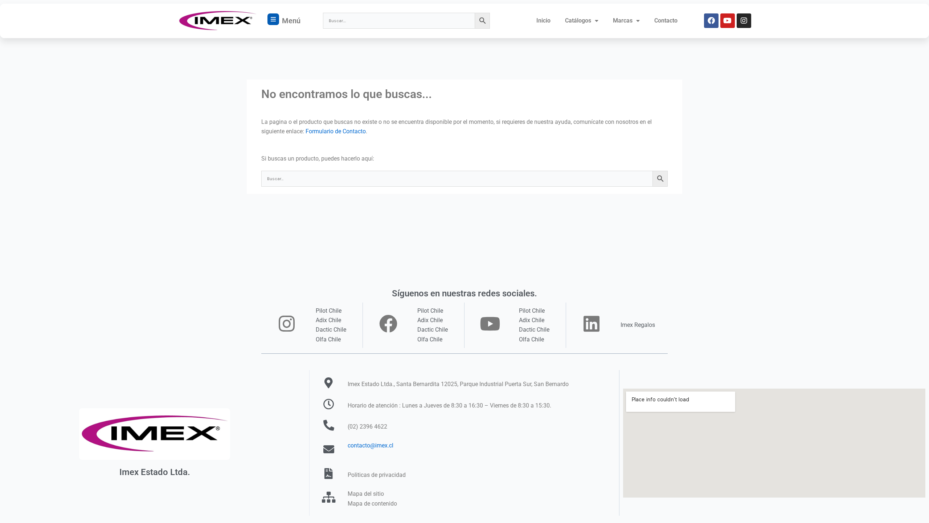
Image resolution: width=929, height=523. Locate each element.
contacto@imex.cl (370, 445)
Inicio (543, 20)
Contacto (666, 20)
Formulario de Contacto (336, 131)
